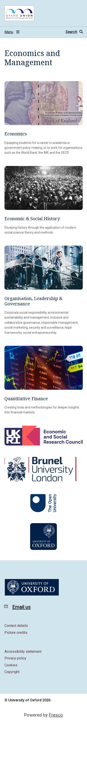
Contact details (16, 626)
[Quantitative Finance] (43, 380)
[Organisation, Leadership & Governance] (43, 290)
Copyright (11, 672)
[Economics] (43, 118)
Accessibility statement (22, 651)
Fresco (56, 715)
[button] (74, 32)
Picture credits (15, 632)
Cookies (10, 665)
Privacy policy (15, 658)
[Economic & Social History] (43, 200)
